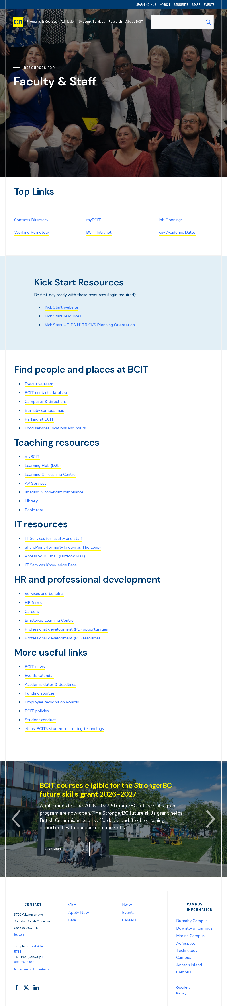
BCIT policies (37, 711)
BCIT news (35, 666)
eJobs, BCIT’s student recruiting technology (64, 728)
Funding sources (40, 693)
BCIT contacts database (46, 392)
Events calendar (39, 675)
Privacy (181, 993)
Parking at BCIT (39, 419)
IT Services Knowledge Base (51, 565)
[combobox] (182, 22)
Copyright (183, 987)
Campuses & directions (46, 401)
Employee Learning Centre (49, 620)
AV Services (35, 483)
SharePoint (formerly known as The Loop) (63, 547)
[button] (16, 819)
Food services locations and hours (55, 428)
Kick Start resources (63, 316)
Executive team (39, 383)
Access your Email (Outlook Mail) (55, 556)
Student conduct (40, 719)
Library (31, 501)
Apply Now (78, 912)
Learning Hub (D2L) (43, 465)
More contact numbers (31, 969)
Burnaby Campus (191, 920)
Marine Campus (190, 935)
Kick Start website (61, 307)
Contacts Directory (31, 220)
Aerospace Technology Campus (187, 950)
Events (128, 912)
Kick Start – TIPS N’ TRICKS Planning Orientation (90, 325)
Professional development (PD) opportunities (66, 629)
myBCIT (93, 220)
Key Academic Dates (177, 232)
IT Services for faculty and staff (53, 538)
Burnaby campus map (44, 410)
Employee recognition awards (52, 702)
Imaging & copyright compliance (54, 492)
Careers (32, 611)
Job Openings (171, 220)
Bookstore (34, 510)
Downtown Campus (194, 928)
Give (72, 920)
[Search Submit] (208, 22)
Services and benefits (44, 593)
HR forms (33, 602)
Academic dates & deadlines (50, 684)
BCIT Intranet (99, 232)
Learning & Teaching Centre (50, 474)
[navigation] (20, 22)
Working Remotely (31, 232)
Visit (72, 905)
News (127, 905)
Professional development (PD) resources (62, 638)
